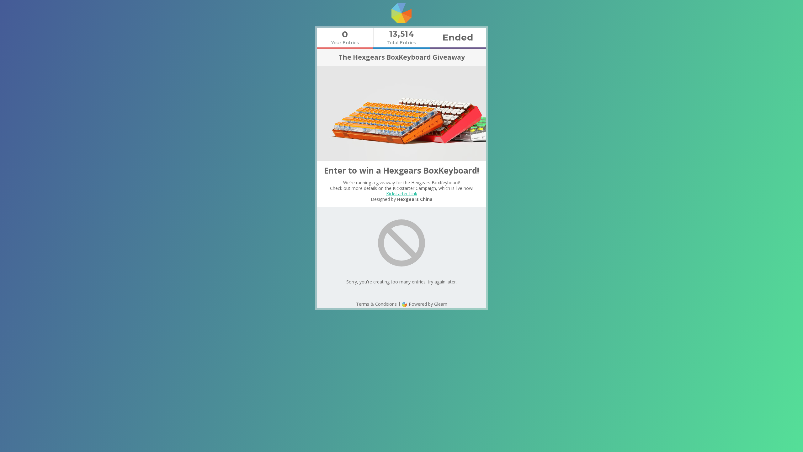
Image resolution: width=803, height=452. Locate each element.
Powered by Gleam (427, 304)
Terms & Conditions (376, 304)
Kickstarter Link (401, 193)
